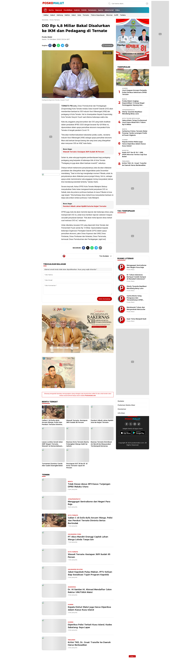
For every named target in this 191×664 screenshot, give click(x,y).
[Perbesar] (78, 97)
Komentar (108, 45)
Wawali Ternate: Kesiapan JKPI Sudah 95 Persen (83, 152)
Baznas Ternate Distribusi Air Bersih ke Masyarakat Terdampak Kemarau (101, 444)
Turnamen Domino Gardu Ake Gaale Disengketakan (52, 465)
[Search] (147, 4)
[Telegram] (62, 45)
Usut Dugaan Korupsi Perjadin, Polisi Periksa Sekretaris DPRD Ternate (134, 92)
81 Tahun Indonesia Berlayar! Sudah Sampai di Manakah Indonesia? (136, 277)
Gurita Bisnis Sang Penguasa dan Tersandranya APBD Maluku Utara (135, 299)
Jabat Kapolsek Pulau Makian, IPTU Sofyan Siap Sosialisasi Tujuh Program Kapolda (90, 573)
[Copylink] (66, 45)
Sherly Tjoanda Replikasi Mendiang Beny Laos (132, 113)
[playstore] (138, 433)
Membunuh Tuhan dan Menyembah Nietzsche (136, 308)
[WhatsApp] (58, 45)
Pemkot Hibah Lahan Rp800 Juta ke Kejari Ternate (84, 206)
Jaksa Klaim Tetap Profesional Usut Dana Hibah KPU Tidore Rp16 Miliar (134, 122)
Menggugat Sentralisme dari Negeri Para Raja (89, 503)
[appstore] (126, 433)
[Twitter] (54, 45)
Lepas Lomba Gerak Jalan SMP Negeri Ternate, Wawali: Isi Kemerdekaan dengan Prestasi (52, 445)
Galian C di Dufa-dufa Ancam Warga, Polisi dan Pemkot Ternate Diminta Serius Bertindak (52, 423)
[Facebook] (50, 45)
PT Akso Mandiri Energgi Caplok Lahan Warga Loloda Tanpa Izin (88, 538)
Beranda (45, 20)
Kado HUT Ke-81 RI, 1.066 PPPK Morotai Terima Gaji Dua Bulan (134, 154)
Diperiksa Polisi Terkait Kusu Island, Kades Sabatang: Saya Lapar (90, 626)
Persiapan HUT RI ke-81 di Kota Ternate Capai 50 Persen (76, 466)
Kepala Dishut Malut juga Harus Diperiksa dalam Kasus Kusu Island (89, 608)
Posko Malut (47, 37)
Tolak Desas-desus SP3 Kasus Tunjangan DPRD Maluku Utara (89, 485)
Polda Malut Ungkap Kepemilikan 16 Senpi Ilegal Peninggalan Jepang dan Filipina (133, 104)
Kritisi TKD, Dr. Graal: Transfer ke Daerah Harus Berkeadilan (89, 643)
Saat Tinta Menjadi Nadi (136, 319)
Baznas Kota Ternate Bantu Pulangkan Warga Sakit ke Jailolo (77, 444)
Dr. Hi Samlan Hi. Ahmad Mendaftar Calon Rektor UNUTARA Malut (90, 590)
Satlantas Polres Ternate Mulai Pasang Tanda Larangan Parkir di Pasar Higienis (134, 133)
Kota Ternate (55, 20)
